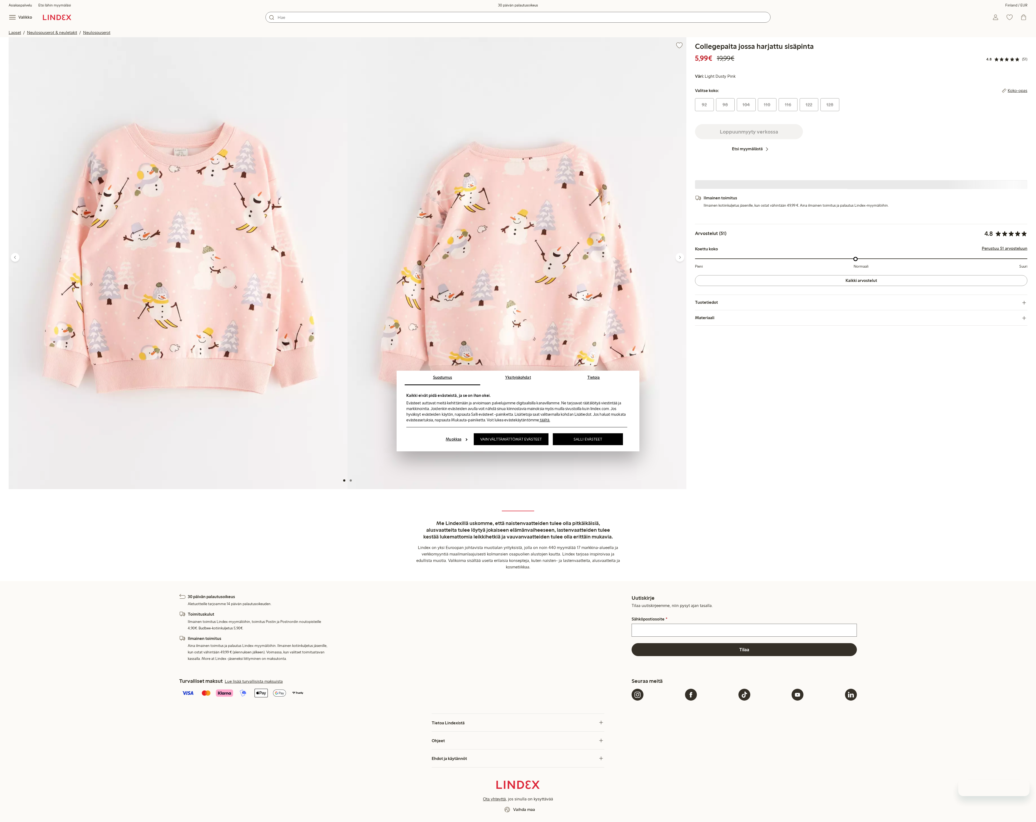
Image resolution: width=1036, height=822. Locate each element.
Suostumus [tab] (442, 377)
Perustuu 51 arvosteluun (1004, 249)
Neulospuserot (96, 32)
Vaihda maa (524, 809)
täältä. (544, 420)
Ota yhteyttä (494, 798)
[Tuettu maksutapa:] (404, 693)
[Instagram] (637, 695)
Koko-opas (1017, 90)
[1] (344, 480)
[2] (350, 480)
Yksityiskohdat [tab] (518, 377)
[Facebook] (691, 695)
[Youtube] (797, 695)
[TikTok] (744, 695)
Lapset (15, 32)
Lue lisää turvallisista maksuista (254, 681)
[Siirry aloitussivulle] (57, 17)
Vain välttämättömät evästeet (511, 439)
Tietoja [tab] (593, 377)
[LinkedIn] (851, 695)
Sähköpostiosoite (649, 619)
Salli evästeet (588, 439)
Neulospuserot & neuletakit (52, 32)
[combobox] (518, 17)
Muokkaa (453, 439)
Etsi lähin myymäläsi (54, 5)
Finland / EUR (1016, 5)
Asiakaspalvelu (20, 5)
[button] (178, 263)
